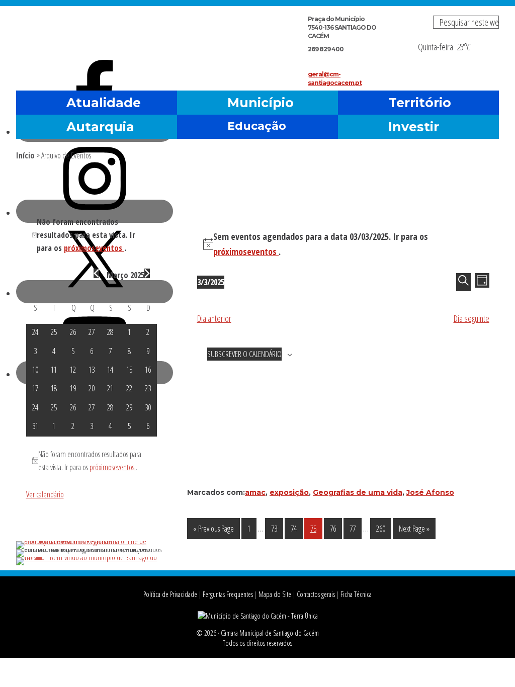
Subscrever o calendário (244, 354)
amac (255, 492)
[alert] (343, 244)
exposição (289, 492)
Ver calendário (45, 494)
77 (355, 528)
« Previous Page (213, 531)
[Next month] (147, 273)
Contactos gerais (316, 594)
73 (277, 528)
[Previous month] (96, 273)
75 (316, 528)
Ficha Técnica (356, 594)
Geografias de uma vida (357, 492)
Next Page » (414, 531)
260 (383, 528)
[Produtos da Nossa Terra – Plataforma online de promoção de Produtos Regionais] (91, 541)
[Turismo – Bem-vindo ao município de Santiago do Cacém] (91, 557)
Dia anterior (214, 318)
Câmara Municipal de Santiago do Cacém (133, 32)
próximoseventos (246, 251)
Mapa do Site (275, 594)
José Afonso (430, 492)
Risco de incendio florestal (486, 57)
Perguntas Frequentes (228, 594)
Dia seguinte (471, 318)
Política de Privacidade (170, 594)
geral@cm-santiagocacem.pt (335, 78)
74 (296, 528)
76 (335, 528)
